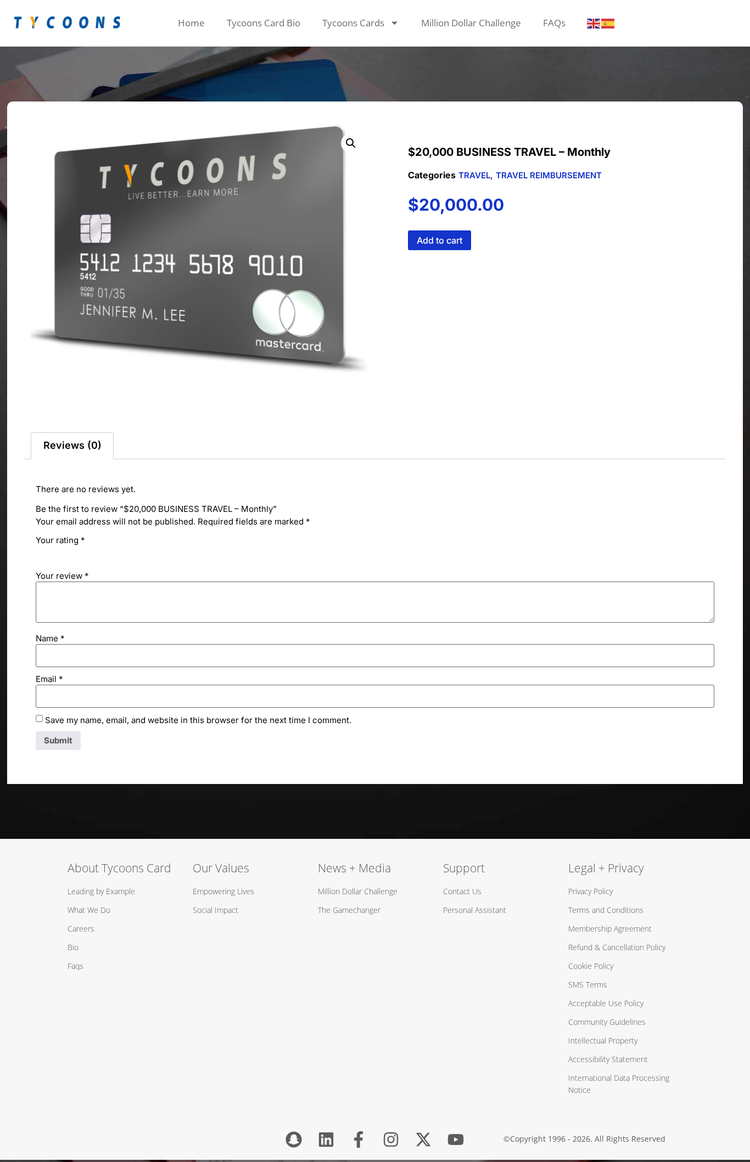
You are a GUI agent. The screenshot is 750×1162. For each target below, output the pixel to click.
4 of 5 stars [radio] (88, 552)
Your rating (60, 540)
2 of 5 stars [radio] (57, 552)
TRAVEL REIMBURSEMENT (549, 175)
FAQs (554, 22)
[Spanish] (608, 23)
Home (191, 22)
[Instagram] (391, 1139)
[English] (594, 23)
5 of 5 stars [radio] (103, 552)
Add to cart (439, 240)
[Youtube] (456, 1139)
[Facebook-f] (358, 1139)
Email (49, 679)
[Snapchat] (294, 1139)
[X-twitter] (423, 1139)
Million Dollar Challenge (471, 22)
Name (50, 638)
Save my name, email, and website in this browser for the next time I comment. (198, 720)
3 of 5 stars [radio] (73, 552)
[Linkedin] (326, 1139)
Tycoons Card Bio (263, 22)
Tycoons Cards (353, 22)
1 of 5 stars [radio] (42, 552)
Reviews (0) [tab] (72, 445)
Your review (62, 576)
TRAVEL (474, 175)
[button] (351, 143)
